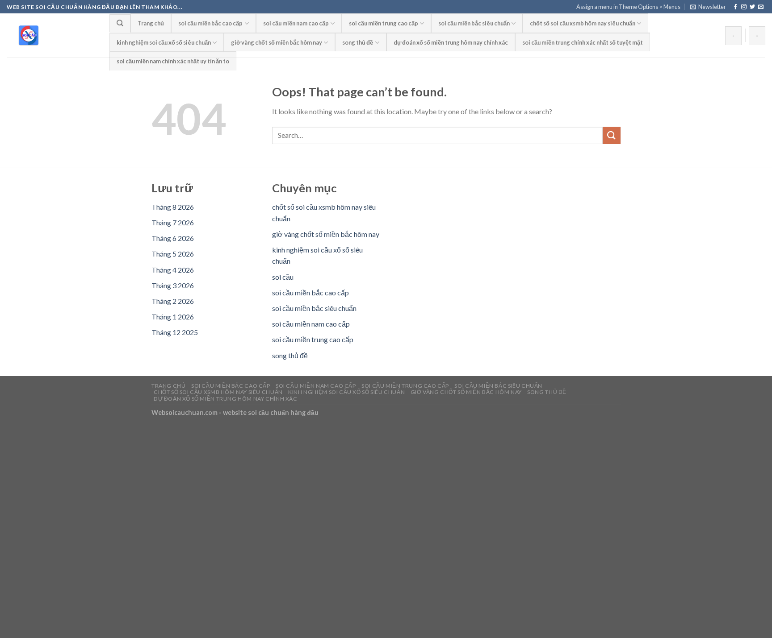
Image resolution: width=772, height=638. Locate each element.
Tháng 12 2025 (174, 332)
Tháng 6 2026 (172, 238)
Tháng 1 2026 (172, 316)
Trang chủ (151, 23)
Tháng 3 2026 (172, 285)
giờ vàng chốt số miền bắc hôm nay (276, 42)
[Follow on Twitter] (752, 7)
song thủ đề (357, 42)
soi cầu (283, 277)
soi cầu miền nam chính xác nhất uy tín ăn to (173, 61)
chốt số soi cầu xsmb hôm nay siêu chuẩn (582, 23)
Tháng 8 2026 (172, 207)
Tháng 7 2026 (172, 222)
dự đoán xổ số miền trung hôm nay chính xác (451, 42)
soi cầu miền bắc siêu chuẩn (474, 23)
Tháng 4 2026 (172, 269)
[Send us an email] (761, 7)
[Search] (119, 23)
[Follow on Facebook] (735, 7)
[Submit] (612, 135)
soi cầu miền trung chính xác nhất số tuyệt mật (582, 42)
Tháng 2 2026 (172, 301)
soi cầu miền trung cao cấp (383, 23)
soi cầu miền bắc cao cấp (210, 23)
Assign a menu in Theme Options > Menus (628, 6)
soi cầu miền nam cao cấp (296, 23)
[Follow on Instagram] (744, 7)
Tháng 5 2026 (172, 253)
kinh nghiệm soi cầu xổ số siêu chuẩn (164, 42)
